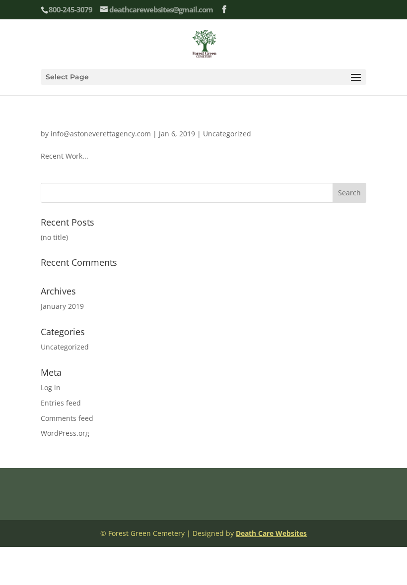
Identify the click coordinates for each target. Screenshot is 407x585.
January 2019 (62, 306)
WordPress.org (65, 433)
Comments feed (67, 418)
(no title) (54, 237)
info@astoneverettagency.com (101, 133)
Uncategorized (227, 133)
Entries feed (61, 403)
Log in (51, 387)
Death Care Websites (271, 533)
